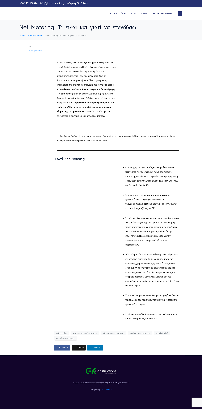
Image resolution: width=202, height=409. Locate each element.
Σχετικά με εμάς (139, 13)
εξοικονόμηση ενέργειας (113, 333)
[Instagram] (180, 3)
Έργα (124, 13)
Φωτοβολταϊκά (35, 50)
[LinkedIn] (174, 3)
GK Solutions (106, 389)
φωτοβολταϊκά (162, 333)
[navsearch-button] (180, 13)
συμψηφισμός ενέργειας (140, 333)
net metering (61, 333)
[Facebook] (168, 3)
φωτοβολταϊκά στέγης (65, 338)
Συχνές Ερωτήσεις (162, 13)
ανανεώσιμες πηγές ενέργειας (85, 333)
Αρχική (113, 13)
